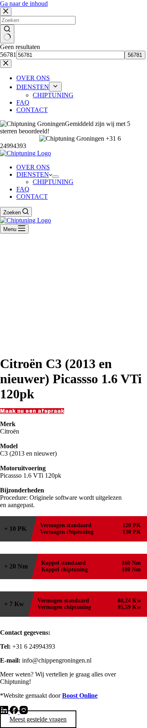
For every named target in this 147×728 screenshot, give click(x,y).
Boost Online (80, 695)
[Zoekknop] (7, 34)
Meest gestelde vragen (38, 719)
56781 (8, 54)
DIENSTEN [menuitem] (32, 86)
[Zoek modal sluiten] (5, 11)
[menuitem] (55, 87)
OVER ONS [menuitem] (33, 77)
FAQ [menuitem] (22, 102)
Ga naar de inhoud (24, 3)
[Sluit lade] (5, 63)
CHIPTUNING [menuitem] (53, 95)
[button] (32, 411)
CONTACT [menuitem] (32, 109)
